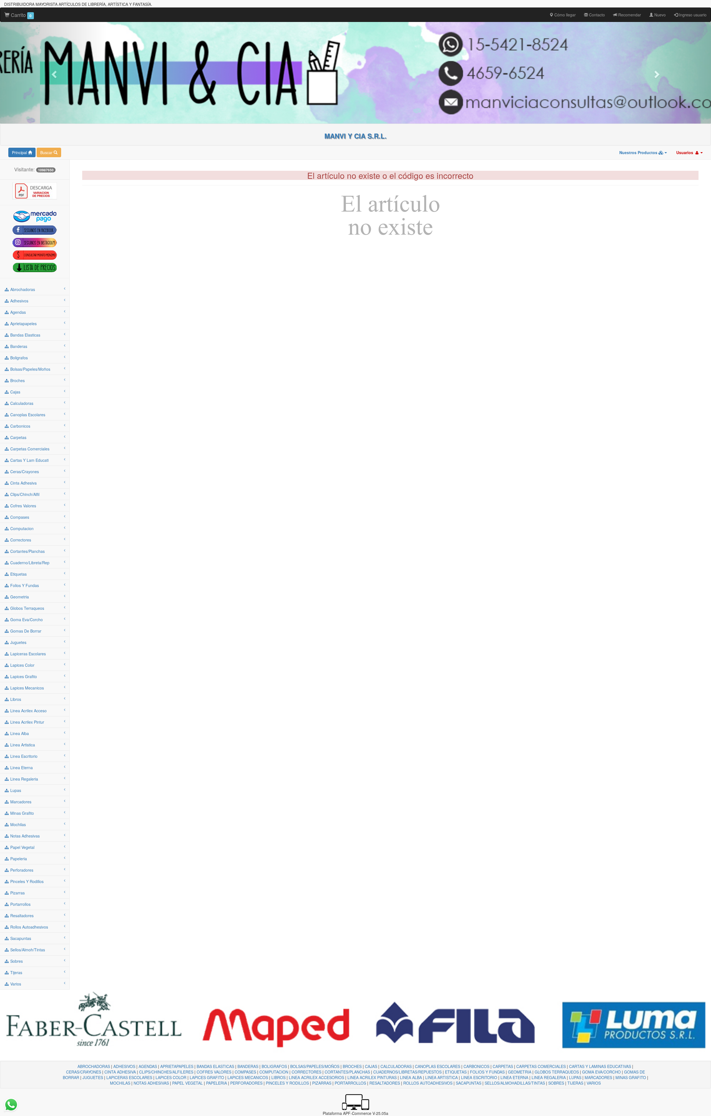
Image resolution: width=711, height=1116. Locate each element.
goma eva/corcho (26, 619)
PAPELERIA (216, 1083)
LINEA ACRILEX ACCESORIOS (316, 1077)
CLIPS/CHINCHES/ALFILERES (166, 1072)
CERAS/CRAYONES (83, 1072)
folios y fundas (24, 585)
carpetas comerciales (29, 449)
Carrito (20, 14)
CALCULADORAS (396, 1066)
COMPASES (245, 1072)
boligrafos (18, 357)
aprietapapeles (23, 323)
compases (19, 517)
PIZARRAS (321, 1083)
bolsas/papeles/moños (29, 369)
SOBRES (556, 1083)
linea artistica (22, 745)
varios (15, 984)
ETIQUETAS (456, 1072)
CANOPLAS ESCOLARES (437, 1066)
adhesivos (18, 301)
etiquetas (18, 574)
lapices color (21, 665)
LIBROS (278, 1077)
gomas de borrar (25, 631)
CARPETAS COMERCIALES (541, 1066)
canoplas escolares (27, 414)
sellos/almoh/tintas (27, 949)
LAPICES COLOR (171, 1077)
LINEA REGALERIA (549, 1077)
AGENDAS (148, 1066)
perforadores (21, 870)
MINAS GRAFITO (630, 1077)
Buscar (47, 152)
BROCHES (352, 1066)
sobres (16, 961)
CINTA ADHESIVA (120, 1072)
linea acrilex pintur (26, 722)
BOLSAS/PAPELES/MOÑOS (314, 1066)
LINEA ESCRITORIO (479, 1077)
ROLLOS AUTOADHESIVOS (427, 1083)
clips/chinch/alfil (24, 494)
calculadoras (21, 403)
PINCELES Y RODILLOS (287, 1083)
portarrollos (20, 904)
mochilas (17, 824)
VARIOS (594, 1083)
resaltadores (21, 915)
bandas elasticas (24, 335)
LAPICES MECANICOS (247, 1077)
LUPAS (575, 1077)
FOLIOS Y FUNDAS (487, 1072)
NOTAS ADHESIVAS (151, 1083)
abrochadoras (22, 289)
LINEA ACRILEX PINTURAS (372, 1077)
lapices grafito (23, 676)
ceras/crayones (24, 471)
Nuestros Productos (639, 152)
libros (15, 699)
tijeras (15, 972)
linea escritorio (23, 756)
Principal (20, 152)
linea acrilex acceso (28, 710)
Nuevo (659, 14)
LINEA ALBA (411, 1077)
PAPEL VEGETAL (187, 1083)
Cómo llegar (564, 14)
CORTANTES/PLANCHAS (347, 1072)
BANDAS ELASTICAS (215, 1066)
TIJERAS (575, 1083)
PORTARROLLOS (350, 1083)
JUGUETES (92, 1077)
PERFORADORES (246, 1083)
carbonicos (19, 426)
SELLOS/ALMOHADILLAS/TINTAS (515, 1083)
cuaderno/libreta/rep (29, 562)
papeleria (18, 858)
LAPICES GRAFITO (207, 1077)
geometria (19, 597)
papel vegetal (21, 847)
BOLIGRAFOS (274, 1066)
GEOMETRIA (519, 1072)
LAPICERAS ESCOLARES (129, 1077)
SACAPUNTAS (468, 1083)
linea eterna (21, 767)
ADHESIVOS (124, 1066)
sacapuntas (20, 938)
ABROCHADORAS (93, 1066)
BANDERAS (247, 1066)
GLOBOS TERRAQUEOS (557, 1072)
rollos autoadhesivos (28, 927)
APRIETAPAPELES (176, 1066)
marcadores (20, 801)
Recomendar (629, 14)
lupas (15, 790)
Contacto (596, 14)
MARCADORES (598, 1077)
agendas (17, 312)
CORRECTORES (306, 1072)
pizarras (17, 893)
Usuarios (685, 152)
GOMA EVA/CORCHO (601, 1072)
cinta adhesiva (23, 483)
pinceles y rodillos (26, 881)
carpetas (17, 437)
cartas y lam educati (29, 460)
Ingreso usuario (692, 14)
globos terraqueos (26, 608)
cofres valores (22, 505)
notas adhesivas (24, 836)
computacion (21, 528)
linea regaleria (23, 779)
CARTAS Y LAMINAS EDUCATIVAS (600, 1066)
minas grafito (21, 813)
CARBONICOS (476, 1066)
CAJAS (371, 1066)
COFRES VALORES (214, 1072)
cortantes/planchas (27, 551)
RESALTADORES (384, 1083)
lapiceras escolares (27, 653)
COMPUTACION (273, 1072)
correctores (20, 540)
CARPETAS (503, 1066)
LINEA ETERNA (514, 1077)
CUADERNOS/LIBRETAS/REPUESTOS (407, 1072)
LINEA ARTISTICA (441, 1077)
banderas (18, 346)
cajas (14, 392)
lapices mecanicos (26, 688)
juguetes (17, 642)
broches (17, 380)
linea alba (19, 733)
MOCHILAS (120, 1083)
